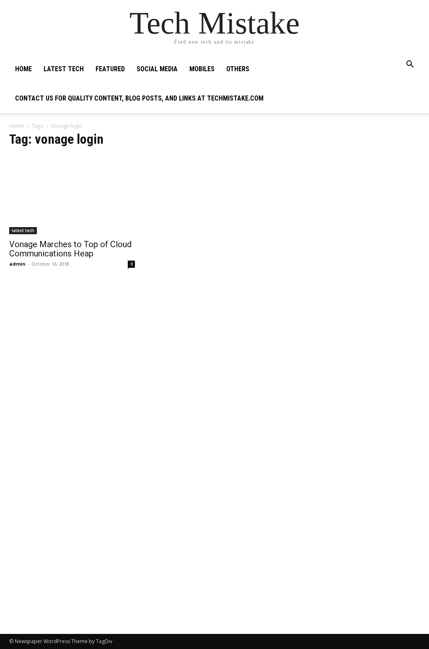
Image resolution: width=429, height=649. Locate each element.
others (237, 69)
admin (17, 264)
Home (23, 69)
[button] (410, 65)
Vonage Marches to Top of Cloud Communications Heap (70, 249)
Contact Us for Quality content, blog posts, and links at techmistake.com (139, 98)
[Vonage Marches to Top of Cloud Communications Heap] (72, 194)
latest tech (64, 69)
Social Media (157, 69)
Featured (110, 69)
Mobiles (201, 69)
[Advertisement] (357, 186)
